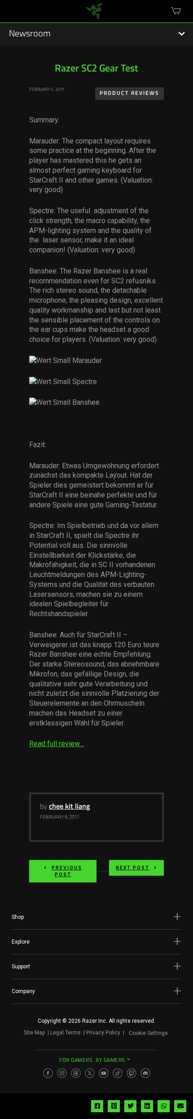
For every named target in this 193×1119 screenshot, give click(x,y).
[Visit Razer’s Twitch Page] (131, 1073)
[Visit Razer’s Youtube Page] (103, 1073)
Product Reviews (129, 93)
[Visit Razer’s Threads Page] (76, 1073)
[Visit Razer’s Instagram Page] (62, 1073)
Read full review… (56, 743)
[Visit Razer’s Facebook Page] (48, 1073)
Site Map (34, 1032)
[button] (96, 917)
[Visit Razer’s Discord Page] (145, 1073)
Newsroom (30, 34)
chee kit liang (69, 806)
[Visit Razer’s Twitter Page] (89, 1073)
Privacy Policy (103, 1032)
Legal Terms (65, 1032)
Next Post (132, 867)
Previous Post (67, 871)
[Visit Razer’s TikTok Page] (117, 1073)
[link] (94, 14)
